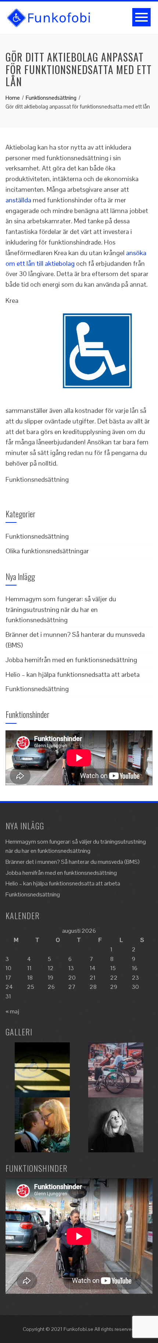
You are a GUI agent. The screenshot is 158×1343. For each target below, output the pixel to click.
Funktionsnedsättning (37, 536)
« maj (12, 1011)
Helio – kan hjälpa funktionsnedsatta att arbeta (73, 674)
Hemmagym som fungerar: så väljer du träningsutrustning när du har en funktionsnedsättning (61, 609)
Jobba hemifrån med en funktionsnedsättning (71, 660)
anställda (18, 200)
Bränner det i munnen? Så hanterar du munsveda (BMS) (73, 862)
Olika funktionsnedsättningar (47, 551)
